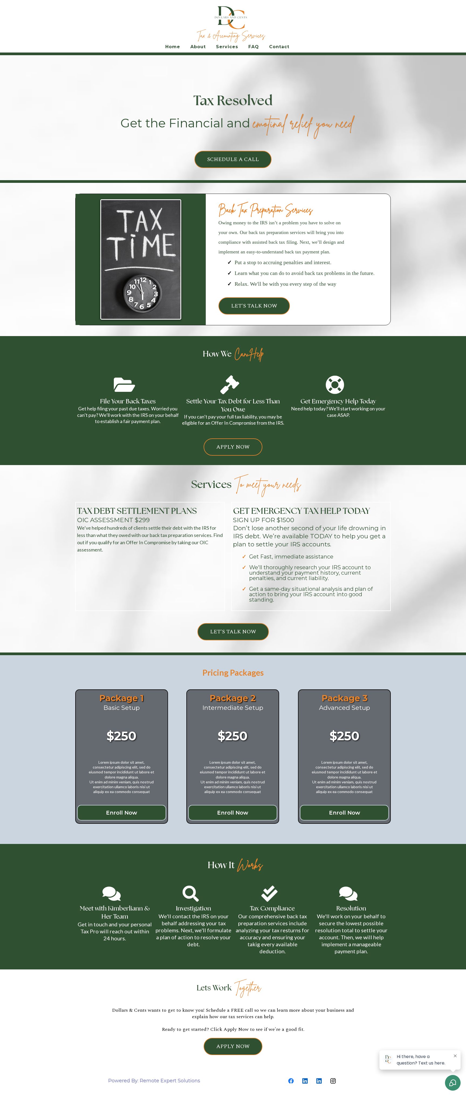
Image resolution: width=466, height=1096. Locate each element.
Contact (279, 46)
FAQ (253, 46)
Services (227, 46)
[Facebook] (291, 1081)
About (198, 46)
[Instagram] (333, 1081)
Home (172, 46)
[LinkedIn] (305, 1081)
